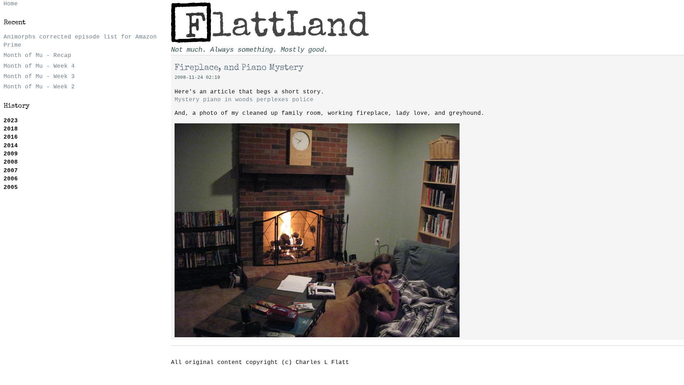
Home (11, 4)
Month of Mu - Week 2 (39, 87)
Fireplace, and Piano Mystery (239, 68)
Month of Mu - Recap (37, 55)
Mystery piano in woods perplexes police (244, 100)
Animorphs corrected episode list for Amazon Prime (80, 41)
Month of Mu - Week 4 (39, 66)
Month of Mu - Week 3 (39, 76)
